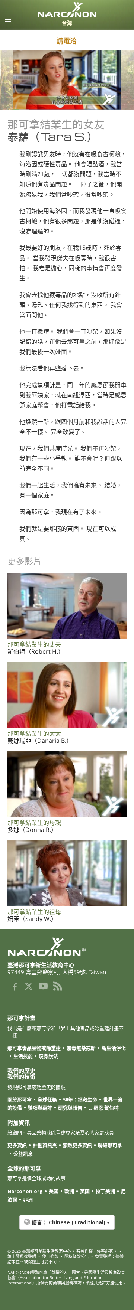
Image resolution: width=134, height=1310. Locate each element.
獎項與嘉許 (40, 1107)
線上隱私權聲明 (21, 1256)
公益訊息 (23, 1153)
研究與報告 (70, 1107)
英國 (85, 1191)
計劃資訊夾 (45, 1145)
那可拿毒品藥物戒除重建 (34, 1048)
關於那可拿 (19, 1099)
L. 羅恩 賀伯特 (103, 1107)
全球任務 (47, 1099)
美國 (53, 1191)
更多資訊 (17, 1145)
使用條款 (50, 1256)
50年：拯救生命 (80, 1099)
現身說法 (48, 1056)
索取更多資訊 (77, 1145)
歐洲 (69, 1191)
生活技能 (23, 1056)
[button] (67, 1226)
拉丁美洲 (105, 1191)
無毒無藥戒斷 (81, 1048)
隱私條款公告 (76, 1256)
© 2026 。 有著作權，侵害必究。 (62, 1251)
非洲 (28, 1199)
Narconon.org (25, 1191)
